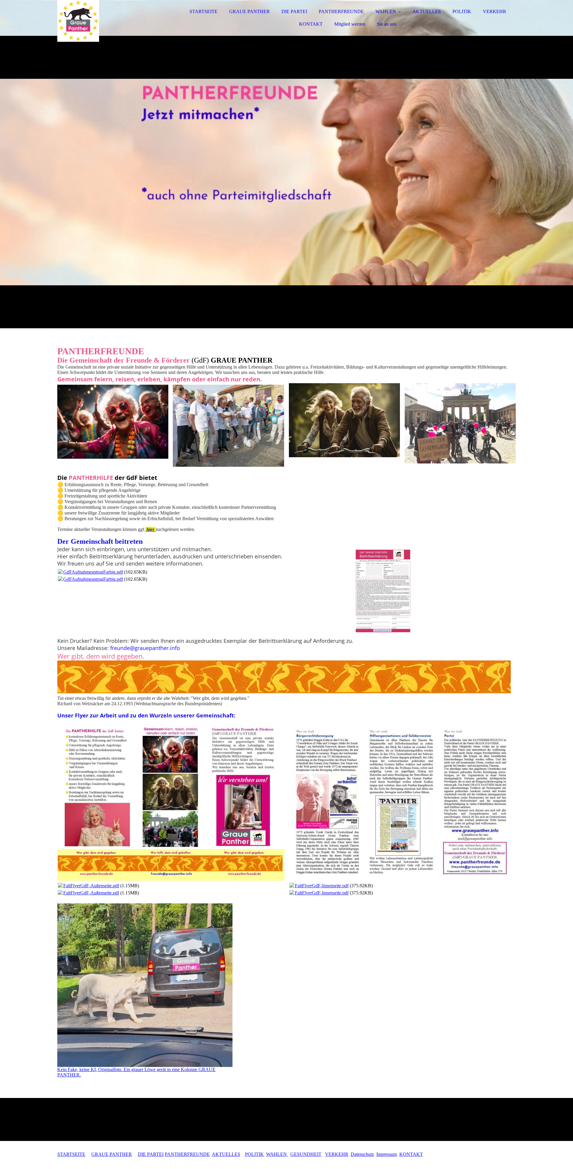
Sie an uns (386, 24)
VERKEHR (494, 11)
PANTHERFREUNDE (341, 11)
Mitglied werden (349, 24)
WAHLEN (385, 11)
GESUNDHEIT (305, 1154)
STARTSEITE (204, 11)
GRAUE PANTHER (249, 11)
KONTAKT (311, 24)
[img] (109, 21)
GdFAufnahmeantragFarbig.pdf (93, 572)
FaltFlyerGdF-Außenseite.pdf (91, 885)
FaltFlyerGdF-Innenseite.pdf (322, 885)
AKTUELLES (426, 11)
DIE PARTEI (294, 11)
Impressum (386, 1154)
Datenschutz (362, 1154)
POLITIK (461, 11)
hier (150, 529)
